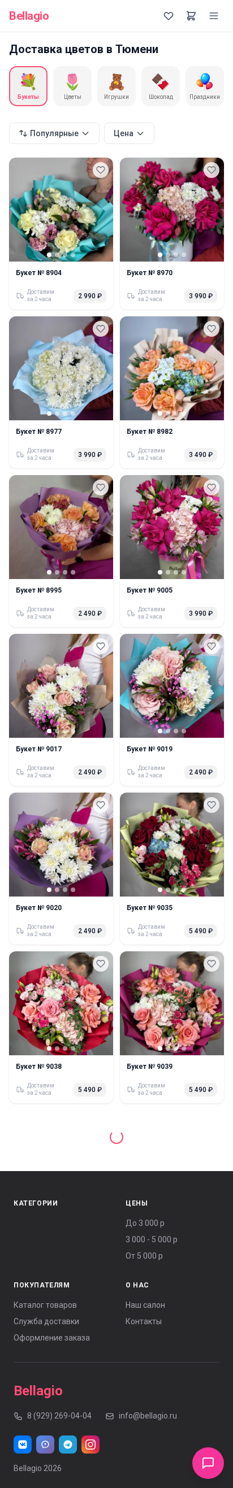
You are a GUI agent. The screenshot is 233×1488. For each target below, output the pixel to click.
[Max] (45, 1431)
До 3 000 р (145, 1209)
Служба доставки (46, 1307)
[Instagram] (90, 1431)
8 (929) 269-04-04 (59, 1402)
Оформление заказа (52, 1324)
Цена (123, 133)
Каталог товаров (45, 1291)
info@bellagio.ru (148, 1402)
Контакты (144, 1307)
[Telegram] (68, 1431)
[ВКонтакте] (23, 1431)
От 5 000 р (144, 1242)
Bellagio (29, 16)
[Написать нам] (208, 1463)
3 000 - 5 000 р (152, 1225)
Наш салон (145, 1291)
